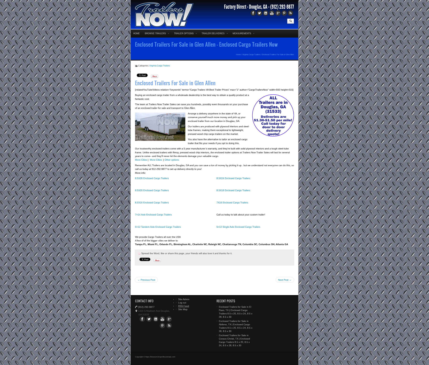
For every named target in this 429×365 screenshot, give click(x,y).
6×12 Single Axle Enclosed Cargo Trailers (238, 232)
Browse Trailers (155, 39)
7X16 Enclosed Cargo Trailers (232, 208)
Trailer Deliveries (213, 39)
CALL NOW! (260, 2)
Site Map (183, 314)
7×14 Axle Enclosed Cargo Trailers (153, 220)
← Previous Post (146, 285)
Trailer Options (184, 39)
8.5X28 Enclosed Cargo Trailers (152, 183)
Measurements (242, 39)
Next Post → (284, 285)
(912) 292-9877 (282, 12)
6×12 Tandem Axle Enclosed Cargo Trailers (158, 232)
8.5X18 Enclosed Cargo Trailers (233, 195)
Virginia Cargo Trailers (251, 60)
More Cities (141, 165)
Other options (172, 165)
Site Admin (183, 304)
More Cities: (156, 165)
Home (136, 39)
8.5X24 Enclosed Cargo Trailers (233, 183)
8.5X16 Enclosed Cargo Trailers (152, 208)
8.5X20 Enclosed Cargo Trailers (152, 195)
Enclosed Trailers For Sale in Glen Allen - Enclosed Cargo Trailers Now (206, 49)
